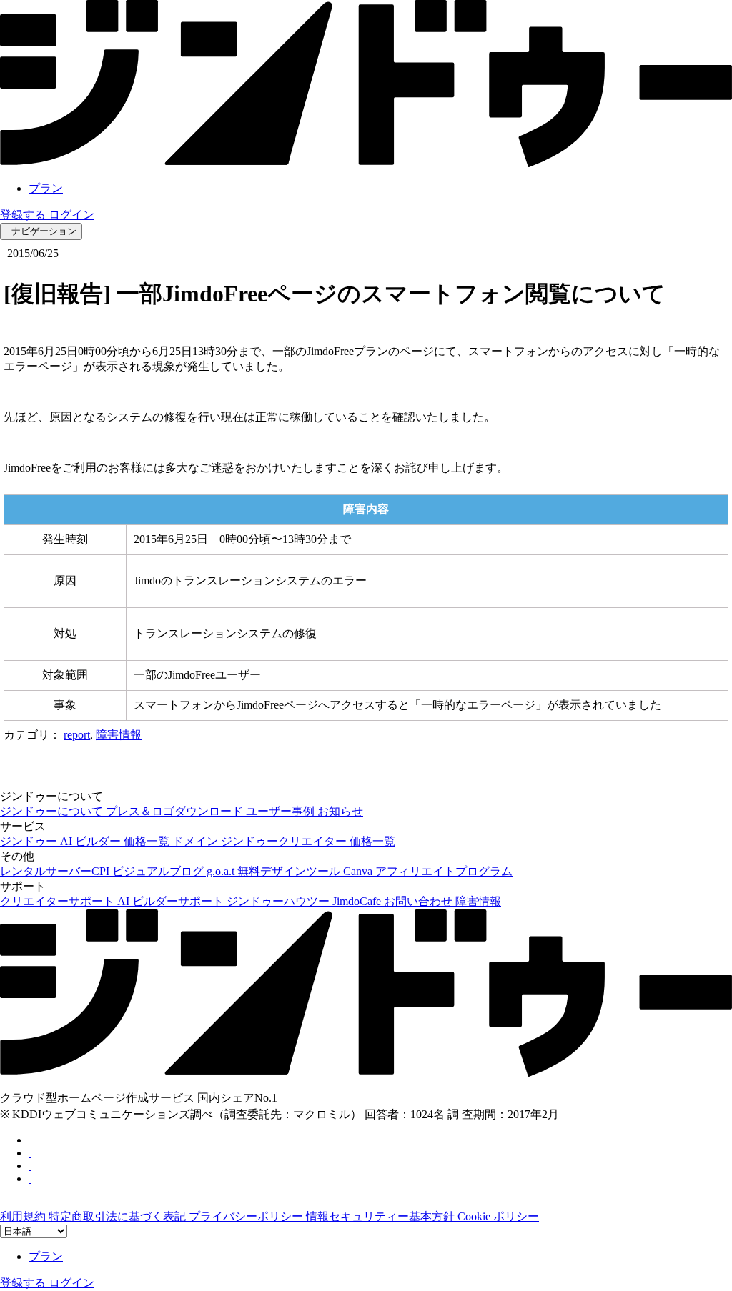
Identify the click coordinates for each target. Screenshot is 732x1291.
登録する (24, 215)
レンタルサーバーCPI (56, 871)
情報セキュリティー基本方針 (382, 1216)
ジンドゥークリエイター (285, 841)
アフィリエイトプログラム (444, 871)
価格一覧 (148, 841)
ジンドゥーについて (53, 811)
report (77, 735)
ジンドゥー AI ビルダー (62, 841)
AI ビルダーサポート (172, 901)
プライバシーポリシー (247, 1216)
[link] (366, 163)
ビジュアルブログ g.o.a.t (174, 871)
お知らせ (340, 811)
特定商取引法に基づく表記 (119, 1216)
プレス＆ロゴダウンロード (176, 811)
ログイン (71, 215)
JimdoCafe (358, 901)
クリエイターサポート (58, 901)
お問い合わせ (419, 901)
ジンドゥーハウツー (279, 901)
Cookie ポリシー (498, 1216)
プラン (46, 188)
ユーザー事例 (281, 811)
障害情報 (119, 735)
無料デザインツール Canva (306, 871)
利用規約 (24, 1216)
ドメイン (196, 841)
